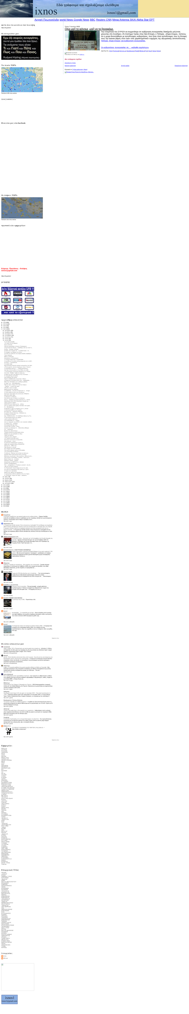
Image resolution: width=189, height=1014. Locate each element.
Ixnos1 (5, 611)
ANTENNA (4, 770)
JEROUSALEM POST (7, 786)
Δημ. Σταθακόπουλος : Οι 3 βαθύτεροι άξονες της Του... (18, 416)
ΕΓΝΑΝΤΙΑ (4, 837)
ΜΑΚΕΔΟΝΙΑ (4, 853)
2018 (4, 489)
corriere (3, 778)
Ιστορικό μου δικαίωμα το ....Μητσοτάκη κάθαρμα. (16, 427)
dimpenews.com (8, 523)
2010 (4, 502)
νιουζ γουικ (4, 801)
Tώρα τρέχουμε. (8, 355)
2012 (4, 499)
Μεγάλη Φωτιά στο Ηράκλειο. (11, 389)
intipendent (4, 780)
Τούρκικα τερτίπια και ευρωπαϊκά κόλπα (14, 432)
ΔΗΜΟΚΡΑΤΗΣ (5, 897)
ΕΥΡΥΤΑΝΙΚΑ (5, 877)
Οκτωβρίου (8, 333)
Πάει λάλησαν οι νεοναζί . (10, 447)
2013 (4, 498)
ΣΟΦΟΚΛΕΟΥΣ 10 (6, 859)
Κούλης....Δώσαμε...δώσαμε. (11, 349)
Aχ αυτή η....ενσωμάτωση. (10, 362)
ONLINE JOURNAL (6, 760)
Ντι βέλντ (3, 805)
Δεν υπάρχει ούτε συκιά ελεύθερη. (12, 448)
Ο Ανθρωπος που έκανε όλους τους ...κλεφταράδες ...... (18, 380)
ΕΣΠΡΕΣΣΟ (4, 861)
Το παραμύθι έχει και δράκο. (11, 375)
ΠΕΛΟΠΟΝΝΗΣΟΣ (6, 885)
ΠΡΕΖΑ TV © (7, 726)
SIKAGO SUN (5, 790)
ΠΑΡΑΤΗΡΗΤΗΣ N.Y (6, 791)
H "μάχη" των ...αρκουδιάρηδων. (12, 383)
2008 (4, 506)
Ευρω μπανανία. (8, 344)
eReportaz (7, 563)
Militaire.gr (7, 683)
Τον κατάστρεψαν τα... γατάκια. (12, 420)
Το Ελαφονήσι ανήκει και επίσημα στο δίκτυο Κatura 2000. (27, 625)
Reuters (100, 19)
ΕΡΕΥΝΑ (3, 929)
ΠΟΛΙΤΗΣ (4, 836)
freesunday (4, 751)
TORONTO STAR (6, 785)
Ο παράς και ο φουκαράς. (10, 470)
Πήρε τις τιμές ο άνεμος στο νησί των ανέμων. (15, 384)
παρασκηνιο (4, 752)
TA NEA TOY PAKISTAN (7, 789)
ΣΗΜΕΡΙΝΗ (4, 847)
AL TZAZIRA (4, 781)
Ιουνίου (7, 340)
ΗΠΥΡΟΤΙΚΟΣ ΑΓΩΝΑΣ (7, 925)
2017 (4, 491)
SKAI (133, 19)
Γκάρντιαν (4, 802)
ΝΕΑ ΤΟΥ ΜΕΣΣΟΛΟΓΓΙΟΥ (8, 881)
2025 (4, 324)
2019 (4, 488)
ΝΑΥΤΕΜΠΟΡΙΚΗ (6, 852)
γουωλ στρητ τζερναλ (7, 798)
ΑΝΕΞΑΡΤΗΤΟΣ (5, 893)
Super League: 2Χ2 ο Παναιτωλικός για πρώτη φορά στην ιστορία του (22, 648)
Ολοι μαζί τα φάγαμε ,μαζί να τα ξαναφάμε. (89, 28)
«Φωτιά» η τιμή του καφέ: (10, 387)
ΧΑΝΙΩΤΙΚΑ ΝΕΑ (5, 945)
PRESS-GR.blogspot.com (11, 536)
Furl (146, 51)
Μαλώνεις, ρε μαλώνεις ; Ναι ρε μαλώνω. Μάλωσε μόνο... (18, 456)
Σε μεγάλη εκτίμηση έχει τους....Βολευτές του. (15, 413)
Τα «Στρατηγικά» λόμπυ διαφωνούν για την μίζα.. (16, 467)
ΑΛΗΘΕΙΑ (4, 933)
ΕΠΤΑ (2, 912)
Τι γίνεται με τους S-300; (18, 599)
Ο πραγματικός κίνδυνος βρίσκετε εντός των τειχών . (17, 473)
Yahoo (154, 51)
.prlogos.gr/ (4, 901)
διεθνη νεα (4, 748)
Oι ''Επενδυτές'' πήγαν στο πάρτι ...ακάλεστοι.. (15, 475)
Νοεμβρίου (7, 332)
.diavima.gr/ (4, 879)
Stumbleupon (131, 51)
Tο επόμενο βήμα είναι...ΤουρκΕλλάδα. (14, 359)
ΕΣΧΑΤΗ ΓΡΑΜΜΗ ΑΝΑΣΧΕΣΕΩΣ (13, 598)
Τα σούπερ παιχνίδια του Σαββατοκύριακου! (15, 701)
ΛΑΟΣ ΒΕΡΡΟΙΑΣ (6, 906)
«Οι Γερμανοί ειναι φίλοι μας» (11, 438)
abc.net (3, 773)
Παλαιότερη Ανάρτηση (181, 65)
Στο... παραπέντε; (8, 429)
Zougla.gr (6, 717)
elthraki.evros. (5, 939)
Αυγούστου (8, 337)
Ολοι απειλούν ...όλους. (10, 441)
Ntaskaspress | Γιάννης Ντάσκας (13, 700)
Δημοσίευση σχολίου (70, 63)
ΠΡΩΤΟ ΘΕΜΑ (5, 841)
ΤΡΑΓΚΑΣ (3, 810)
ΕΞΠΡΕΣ (3, 835)
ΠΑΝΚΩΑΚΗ (4, 917)
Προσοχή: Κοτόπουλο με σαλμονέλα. (13, 439)
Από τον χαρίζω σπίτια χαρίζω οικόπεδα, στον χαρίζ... (17, 405)
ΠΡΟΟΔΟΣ (4, 916)
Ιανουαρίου (8, 483)
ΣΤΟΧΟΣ (3, 845)
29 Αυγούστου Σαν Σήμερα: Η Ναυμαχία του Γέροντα (18, 684)
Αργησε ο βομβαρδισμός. (10, 463)
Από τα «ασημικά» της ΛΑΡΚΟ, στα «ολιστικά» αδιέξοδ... (18, 422)
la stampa (3, 777)
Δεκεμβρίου (8, 330)
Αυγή (2, 764)
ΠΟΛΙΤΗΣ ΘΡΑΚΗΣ (6, 934)
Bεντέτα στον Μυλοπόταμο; (11, 430)
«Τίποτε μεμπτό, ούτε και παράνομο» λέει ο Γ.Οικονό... (17, 367)
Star (146, 19)
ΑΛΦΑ (3, 820)
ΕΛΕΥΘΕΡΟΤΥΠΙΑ (6, 815)
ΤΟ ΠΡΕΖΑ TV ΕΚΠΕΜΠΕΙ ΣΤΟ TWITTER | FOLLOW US (27, 727)
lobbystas (6, 691)
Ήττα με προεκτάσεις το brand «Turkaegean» (15, 346)
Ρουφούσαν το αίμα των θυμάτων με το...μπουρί (16, 408)
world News (66, 19)
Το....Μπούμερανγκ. (9, 407)
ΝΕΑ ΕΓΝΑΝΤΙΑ (5, 904)
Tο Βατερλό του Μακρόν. (10, 396)
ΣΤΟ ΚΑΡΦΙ (4, 814)
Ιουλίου (7, 338)
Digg (110, 51)
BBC (92, 19)
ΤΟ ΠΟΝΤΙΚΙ (4, 844)
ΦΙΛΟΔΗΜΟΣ (5, 883)
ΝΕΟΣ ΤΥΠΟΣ (5, 927)
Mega (115, 19)
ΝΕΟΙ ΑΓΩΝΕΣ (5, 923)
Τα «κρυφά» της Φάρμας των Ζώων (13, 352)
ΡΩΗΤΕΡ (3, 832)
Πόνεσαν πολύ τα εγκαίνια (19, 586)
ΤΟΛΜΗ (3, 946)
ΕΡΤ (2, 769)
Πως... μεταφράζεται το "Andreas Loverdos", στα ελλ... (17, 465)
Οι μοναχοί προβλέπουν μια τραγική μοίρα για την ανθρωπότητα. (21, 516)
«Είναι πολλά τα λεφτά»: (10, 402)
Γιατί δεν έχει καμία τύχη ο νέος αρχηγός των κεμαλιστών (19, 710)
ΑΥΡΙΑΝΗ (3, 812)
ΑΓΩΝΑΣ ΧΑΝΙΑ (5, 941)
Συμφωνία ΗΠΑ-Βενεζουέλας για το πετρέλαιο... (25, 573)
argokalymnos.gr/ (6, 918)
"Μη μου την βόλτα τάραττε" (11, 466)
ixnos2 (5, 624)
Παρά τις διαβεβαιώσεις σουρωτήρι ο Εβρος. (15, 378)
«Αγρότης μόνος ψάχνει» (10, 436)
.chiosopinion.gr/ (5, 898)
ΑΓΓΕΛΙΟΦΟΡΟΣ (6, 913)
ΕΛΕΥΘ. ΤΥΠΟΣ (5, 863)
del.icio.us (123, 51)
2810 (2, 830)
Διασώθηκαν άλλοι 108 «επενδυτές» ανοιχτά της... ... (17, 401)
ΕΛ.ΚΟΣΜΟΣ (4, 857)
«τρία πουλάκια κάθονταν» (11, 419)
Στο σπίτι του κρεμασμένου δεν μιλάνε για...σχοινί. (16, 469)
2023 (4, 327)
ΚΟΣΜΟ (3, 828)
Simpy (158, 51)
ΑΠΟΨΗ (3, 809)
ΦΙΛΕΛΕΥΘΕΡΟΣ (6, 849)
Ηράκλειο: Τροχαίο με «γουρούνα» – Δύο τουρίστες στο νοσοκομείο (21, 564)
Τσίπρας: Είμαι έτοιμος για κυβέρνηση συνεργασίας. (123, 41)
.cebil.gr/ (3, 827)
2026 (4, 322)
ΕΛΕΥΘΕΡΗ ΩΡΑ (5, 768)
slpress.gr (6, 708)
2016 (4, 493)
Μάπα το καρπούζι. (9, 356)
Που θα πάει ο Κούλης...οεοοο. (12, 426)
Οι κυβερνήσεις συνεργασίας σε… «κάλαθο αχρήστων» (125, 47)
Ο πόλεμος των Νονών (10, 414)
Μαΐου (6, 476)
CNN (109, 19)
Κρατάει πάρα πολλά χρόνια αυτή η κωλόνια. (15, 454)
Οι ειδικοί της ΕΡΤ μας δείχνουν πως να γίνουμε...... (17, 374)
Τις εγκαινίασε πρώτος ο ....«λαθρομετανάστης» (16, 368)
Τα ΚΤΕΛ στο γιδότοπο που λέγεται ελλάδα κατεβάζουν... (18, 353)
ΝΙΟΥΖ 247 (4, 831)
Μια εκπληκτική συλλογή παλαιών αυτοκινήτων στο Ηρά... (18, 365)
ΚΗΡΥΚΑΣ (4, 947)
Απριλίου (7, 478)
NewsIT (6, 655)
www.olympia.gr (8, 674)
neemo (3, 755)
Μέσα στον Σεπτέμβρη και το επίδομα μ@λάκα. (16, 381)
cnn (2, 772)
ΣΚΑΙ (2, 822)
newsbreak (7, 647)
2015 (4, 494)
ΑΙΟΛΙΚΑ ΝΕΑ (5, 900)
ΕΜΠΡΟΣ (3, 895)
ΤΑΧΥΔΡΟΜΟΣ (5, 926)
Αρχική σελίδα (125, 65)
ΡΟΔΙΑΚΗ (4, 914)
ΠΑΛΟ (3, 762)
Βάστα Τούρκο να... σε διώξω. (11, 459)
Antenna (124, 19)
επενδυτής (4, 749)
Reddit (137, 51)
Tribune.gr (7, 665)
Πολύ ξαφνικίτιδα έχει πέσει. (11, 424)
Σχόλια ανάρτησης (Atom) (79, 69)
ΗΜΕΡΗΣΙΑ (4, 856)
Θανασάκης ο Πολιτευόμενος (11, 358)
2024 (4, 325)
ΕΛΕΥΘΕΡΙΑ (4, 889)
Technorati (116, 51)
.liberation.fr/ (4, 818)
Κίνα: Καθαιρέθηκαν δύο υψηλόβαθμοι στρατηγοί (16, 675)
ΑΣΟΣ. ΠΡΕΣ (4, 826)
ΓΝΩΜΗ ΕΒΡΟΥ (5, 938)
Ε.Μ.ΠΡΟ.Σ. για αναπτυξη (11, 584)
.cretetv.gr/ (4, 873)
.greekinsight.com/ (6, 824)
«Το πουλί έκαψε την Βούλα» (11, 451)
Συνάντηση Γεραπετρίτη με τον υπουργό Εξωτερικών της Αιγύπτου (21, 719)
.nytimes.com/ (5, 819)
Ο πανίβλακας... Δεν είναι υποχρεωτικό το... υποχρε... (17, 390)
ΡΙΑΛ (2, 811)
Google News (81, 19)
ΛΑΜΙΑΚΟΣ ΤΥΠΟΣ (6, 876)
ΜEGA (3, 761)
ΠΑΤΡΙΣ (3, 887)
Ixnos (5, 956)
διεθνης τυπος (5, 757)
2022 (4, 329)
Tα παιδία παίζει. (8, 364)
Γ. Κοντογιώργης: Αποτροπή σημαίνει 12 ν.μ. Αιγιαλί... (17, 371)
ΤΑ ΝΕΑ (3, 816)
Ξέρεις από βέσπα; (9, 435)
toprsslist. (3, 756)
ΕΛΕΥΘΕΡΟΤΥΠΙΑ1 (6, 782)
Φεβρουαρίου (8, 481)
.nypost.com (4, 834)
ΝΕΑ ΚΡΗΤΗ (4, 766)
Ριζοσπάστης (4, 765)
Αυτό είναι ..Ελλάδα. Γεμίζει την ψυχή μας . (14, 373)
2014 (4, 496)
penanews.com (5, 892)
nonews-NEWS (8, 571)
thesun (3, 753)
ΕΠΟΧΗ (3, 875)
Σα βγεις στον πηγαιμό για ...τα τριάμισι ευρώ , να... (17, 350)
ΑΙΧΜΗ (3, 880)
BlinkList (142, 51)
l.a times (3, 776)
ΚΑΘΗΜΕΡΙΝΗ (5, 855)
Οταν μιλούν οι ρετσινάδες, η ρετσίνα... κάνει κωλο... (17, 457)
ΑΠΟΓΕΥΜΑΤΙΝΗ (6, 839)
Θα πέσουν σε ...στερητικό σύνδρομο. (13, 411)
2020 (4, 486)
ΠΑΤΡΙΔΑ (3, 872)
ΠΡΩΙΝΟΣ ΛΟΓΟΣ (6, 922)
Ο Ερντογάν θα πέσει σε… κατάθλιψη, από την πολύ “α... (18, 347)
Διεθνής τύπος (5, 807)
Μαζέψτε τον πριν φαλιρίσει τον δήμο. (13, 433)
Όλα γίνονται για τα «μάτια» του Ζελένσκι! (14, 398)
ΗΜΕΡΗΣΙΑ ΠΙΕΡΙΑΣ (6, 909)
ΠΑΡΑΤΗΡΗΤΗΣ (5, 935)
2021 (4, 485)
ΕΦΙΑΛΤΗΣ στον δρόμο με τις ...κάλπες (14, 404)
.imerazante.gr (5, 891)
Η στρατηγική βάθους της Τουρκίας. (13, 410)
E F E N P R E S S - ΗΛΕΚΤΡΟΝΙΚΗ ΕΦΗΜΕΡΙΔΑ (17, 550)
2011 (4, 501)
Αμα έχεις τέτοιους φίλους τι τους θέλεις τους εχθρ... (16, 370)
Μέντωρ (6, 958)
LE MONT (4, 794)
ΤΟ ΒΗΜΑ (4, 843)
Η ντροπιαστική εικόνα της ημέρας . (13, 417)
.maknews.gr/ (5, 905)
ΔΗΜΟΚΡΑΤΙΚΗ (5, 896)
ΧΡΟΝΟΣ (3, 937)
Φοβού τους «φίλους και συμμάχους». (13, 472)
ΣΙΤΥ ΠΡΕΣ (4, 840)
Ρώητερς (3, 799)
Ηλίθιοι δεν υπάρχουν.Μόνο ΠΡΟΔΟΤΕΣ (14, 444)
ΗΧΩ (2, 908)
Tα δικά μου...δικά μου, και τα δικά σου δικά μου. (16, 453)
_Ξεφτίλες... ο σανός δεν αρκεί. (11, 386)
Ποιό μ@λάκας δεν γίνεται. (10, 377)
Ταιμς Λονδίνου (5, 803)
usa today (4, 774)
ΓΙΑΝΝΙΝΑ (4, 921)
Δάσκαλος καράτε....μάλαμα (11, 460)
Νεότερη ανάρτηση (70, 65)
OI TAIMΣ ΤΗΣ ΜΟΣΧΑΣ (8, 787)
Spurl (150, 51)
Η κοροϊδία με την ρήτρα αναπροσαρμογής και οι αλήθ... (18, 361)
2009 (4, 504)
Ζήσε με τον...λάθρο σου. (10, 445)
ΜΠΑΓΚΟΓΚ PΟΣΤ (6, 784)
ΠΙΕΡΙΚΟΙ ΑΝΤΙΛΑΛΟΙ (7, 902)
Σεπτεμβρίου (8, 335)
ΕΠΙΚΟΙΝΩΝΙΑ (5, 910)
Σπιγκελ (3, 806)
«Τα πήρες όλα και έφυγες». (11, 343)
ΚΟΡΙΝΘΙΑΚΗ (5, 888)
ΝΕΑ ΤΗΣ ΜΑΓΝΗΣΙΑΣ (7, 930)
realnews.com (5, 759)
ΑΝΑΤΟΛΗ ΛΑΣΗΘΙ (6, 942)
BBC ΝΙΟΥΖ (4, 795)
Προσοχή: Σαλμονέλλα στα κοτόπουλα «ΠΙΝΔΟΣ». (16, 393)
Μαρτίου (7, 480)
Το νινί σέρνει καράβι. (9, 341)
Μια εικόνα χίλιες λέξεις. (10, 395)
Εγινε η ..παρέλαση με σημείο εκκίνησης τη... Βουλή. (17, 399)
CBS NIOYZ (4, 797)
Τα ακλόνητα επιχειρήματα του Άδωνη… (14, 442)
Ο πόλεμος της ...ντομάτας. (11, 423)
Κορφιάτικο (7, 515)
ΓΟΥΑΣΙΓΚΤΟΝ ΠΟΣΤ (7, 793)
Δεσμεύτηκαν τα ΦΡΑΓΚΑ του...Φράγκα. (14, 462)
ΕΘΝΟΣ (3, 860)
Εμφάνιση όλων (55, 638)
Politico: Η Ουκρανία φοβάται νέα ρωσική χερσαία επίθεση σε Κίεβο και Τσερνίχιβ (25, 667)
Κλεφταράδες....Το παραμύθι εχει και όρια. (23, 612)
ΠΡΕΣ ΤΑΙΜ (4, 848)
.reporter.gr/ (4, 823)
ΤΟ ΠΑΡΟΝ (4, 851)
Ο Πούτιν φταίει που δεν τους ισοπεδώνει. (14, 392)
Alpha (139, 19)
